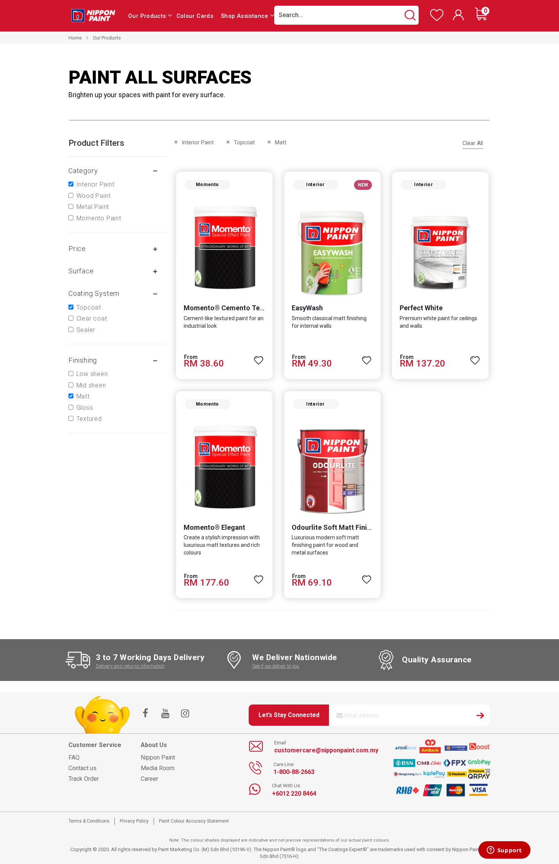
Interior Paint (95, 184)
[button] (259, 357)
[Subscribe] (480, 716)
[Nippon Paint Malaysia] (93, 15)
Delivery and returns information (130, 666)
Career (149, 778)
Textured (89, 418)
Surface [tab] (81, 271)
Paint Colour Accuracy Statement (194, 821)
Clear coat (91, 318)
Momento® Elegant (214, 527)
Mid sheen (91, 385)
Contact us (82, 768)
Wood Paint (93, 195)
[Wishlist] (436, 19)
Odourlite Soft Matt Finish (333, 527)
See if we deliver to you (275, 666)
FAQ (73, 757)
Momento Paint (98, 218)
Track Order (83, 778)
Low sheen (92, 374)
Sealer (85, 329)
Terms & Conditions (89, 821)
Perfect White (421, 308)
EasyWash (307, 308)
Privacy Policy (134, 821)
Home (75, 38)
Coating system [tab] (93, 293)
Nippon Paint (158, 757)
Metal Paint (93, 206)
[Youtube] (165, 714)
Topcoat (89, 307)
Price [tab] (77, 249)
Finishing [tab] (82, 360)
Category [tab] (83, 171)
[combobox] (346, 15)
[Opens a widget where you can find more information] (504, 850)
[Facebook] (145, 714)
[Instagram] (185, 714)
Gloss (84, 407)
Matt (83, 396)
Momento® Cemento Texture (230, 308)
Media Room (158, 768)
